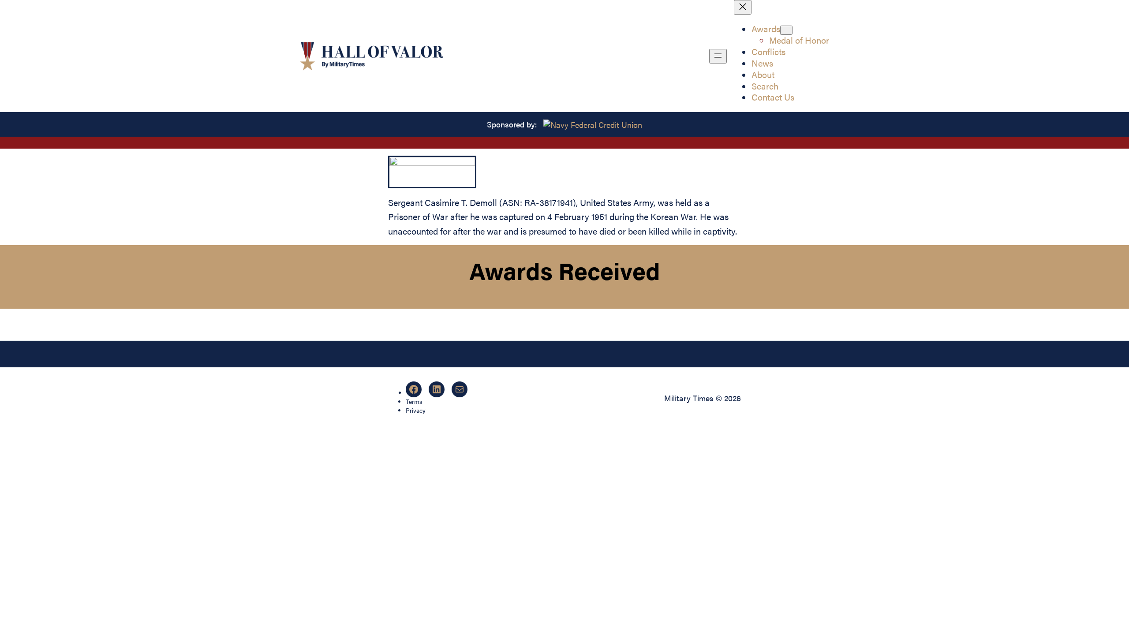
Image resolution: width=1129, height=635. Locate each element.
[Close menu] (742, 7)
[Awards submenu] (786, 30)
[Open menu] (718, 56)
